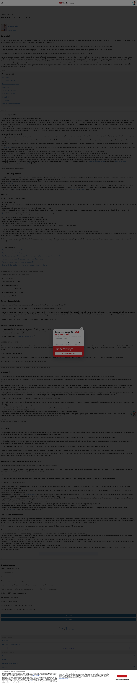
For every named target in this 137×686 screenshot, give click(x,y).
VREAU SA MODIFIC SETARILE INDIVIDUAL (122, 679)
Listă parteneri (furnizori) (63, 678)
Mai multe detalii (36, 675)
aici (31, 680)
